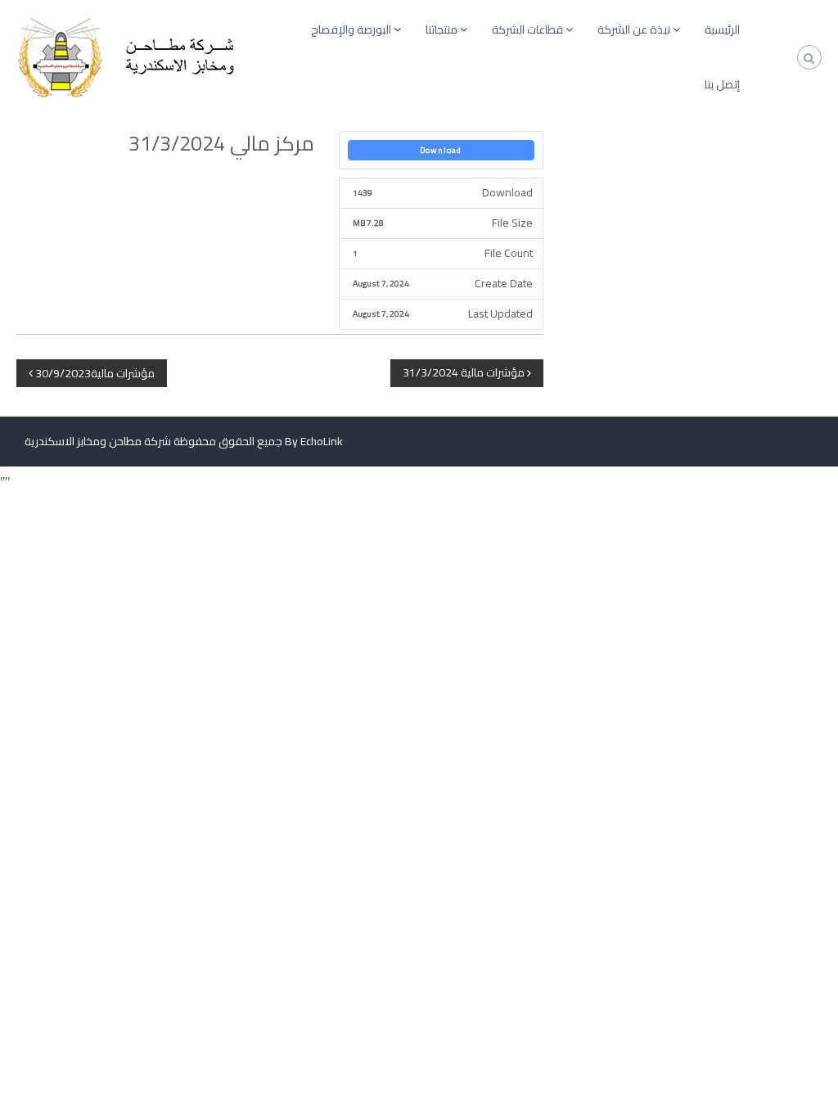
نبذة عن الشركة (633, 29)
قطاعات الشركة (527, 29)
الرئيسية (722, 29)
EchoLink (321, 441)
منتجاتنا (441, 29)
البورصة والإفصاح (351, 29)
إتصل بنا (722, 84)
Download (441, 150)
